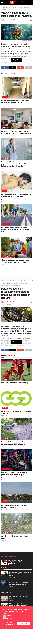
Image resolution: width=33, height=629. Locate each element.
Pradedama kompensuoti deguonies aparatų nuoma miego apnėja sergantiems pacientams (16, 197)
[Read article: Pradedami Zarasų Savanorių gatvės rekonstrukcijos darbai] (16, 492)
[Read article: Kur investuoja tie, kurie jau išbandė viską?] (4, 598)
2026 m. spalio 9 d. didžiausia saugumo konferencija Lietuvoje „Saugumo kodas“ (20, 573)
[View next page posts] (18, 270)
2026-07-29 (4, 201)
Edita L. (7, 19)
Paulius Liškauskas (10, 302)
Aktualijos (6, 158)
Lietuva (5, 191)
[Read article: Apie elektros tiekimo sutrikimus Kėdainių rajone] (16, 523)
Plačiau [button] (5, 613)
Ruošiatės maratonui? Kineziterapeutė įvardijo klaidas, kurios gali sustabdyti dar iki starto (16, 229)
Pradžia (3, 7)
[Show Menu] (2, 2)
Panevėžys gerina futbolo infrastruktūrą (14, 383)
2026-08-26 (4, 446)
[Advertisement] (16, 278)
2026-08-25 (12, 600)
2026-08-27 (4, 385)
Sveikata (8, 7)
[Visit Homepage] (16, 2)
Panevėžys (6, 127)
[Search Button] (31, 2)
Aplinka (5, 97)
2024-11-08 (14, 19)
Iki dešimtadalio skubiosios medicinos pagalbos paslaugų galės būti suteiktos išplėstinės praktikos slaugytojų (14, 164)
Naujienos (8, 283)
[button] (4, 616)
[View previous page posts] (15, 270)
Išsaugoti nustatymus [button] (9, 623)
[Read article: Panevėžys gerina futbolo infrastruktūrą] (16, 370)
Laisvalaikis (6, 223)
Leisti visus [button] (23, 623)
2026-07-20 (4, 264)
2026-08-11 (4, 135)
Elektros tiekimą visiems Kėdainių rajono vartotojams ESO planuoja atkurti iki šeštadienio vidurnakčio (18, 582)
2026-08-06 (4, 168)
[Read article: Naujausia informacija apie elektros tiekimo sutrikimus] (16, 398)
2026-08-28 (12, 577)
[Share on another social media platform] (28, 67)
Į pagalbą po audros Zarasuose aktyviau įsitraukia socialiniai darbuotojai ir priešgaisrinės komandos (14, 475)
